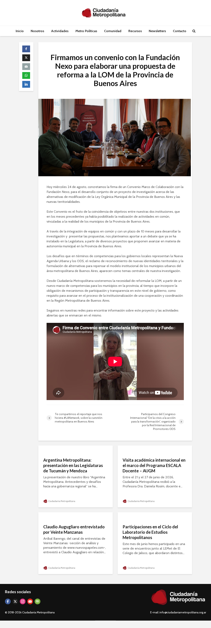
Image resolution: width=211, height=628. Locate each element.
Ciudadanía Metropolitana (61, 501)
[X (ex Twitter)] (15, 601)
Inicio (20, 31)
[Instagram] (23, 601)
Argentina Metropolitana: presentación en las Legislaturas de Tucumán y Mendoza (73, 465)
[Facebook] (8, 601)
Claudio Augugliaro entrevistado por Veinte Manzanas (74, 529)
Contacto (179, 31)
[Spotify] (37, 601)
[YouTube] (30, 601)
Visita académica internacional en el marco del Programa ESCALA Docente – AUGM (154, 465)
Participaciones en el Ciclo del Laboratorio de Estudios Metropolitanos (150, 532)
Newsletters (157, 31)
